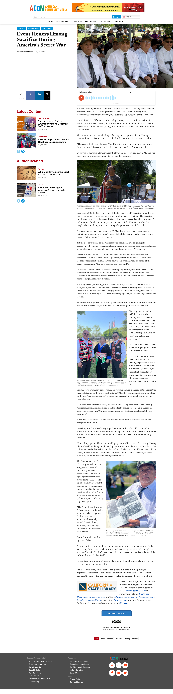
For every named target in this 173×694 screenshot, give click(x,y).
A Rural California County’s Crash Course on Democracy (53, 173)
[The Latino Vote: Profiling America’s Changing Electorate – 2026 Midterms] (26, 123)
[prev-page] (18, 151)
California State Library (134, 591)
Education (21, 28)
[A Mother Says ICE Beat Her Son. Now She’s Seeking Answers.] (26, 140)
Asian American (107, 639)
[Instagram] (112, 665)
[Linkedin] (119, 673)
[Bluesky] (125, 673)
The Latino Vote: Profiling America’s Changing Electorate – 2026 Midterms (53, 123)
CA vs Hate (124, 603)
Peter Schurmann (26, 51)
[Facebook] (112, 673)
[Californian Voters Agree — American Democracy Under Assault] (26, 190)
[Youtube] (125, 665)
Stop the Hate (47, 28)
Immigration (42, 137)
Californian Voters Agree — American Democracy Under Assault (52, 190)
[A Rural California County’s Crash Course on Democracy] (26, 173)
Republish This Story (116, 613)
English (128, 17)
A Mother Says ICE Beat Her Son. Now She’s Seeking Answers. (54, 140)
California (118, 639)
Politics (41, 169)
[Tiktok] (119, 665)
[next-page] (23, 151)
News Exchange (33, 28)
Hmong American (131, 639)
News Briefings (44, 118)
